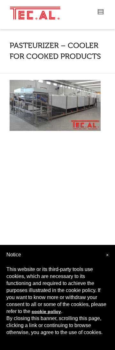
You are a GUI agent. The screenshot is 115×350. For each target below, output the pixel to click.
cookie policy (46, 311)
